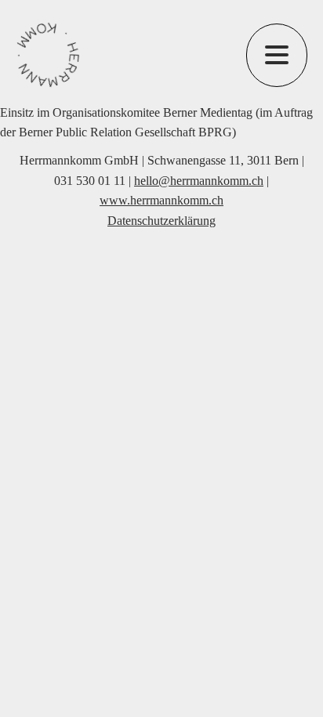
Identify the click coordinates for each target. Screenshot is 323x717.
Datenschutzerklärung (161, 220)
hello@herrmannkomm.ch (198, 180)
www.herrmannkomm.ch (161, 200)
